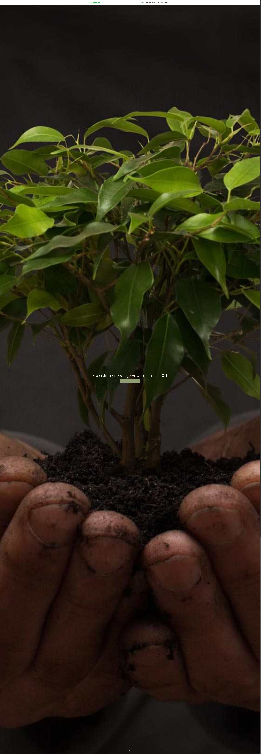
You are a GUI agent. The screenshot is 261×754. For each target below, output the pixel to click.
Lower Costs (148, 2)
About (153, 2)
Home (142, 2)
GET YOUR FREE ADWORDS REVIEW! (130, 381)
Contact (166, 2)
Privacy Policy (160, 2)
